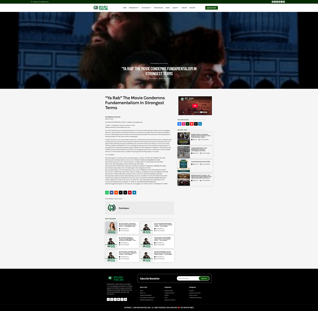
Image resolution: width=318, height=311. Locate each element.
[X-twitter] (277, 2)
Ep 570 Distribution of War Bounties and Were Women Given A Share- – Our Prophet (163, 253)
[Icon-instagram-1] (111, 299)
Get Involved (146, 8)
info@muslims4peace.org (134, 122)
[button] (107, 192)
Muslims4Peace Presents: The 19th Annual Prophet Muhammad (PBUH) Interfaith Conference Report (201, 177)
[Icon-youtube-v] (118, 299)
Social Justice (163, 63)
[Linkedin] (284, 2)
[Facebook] (273, 2)
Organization (133, 8)
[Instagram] (275, 2)
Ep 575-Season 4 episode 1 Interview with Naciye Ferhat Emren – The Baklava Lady (127, 225)
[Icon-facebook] (108, 299)
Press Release (158, 8)
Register (192, 8)
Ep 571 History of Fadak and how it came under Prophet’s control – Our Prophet (128, 253)
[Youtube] (279, 2)
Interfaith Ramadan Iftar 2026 (200, 161)
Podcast (184, 8)
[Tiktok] (122, 299)
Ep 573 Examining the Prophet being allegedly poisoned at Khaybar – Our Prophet (127, 239)
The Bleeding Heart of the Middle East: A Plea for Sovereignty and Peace (199, 149)
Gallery (174, 8)
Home (124, 8)
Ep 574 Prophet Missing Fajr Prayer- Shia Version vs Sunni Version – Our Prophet (163, 225)
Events (168, 8)
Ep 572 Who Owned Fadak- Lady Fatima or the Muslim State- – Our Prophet (162, 239)
